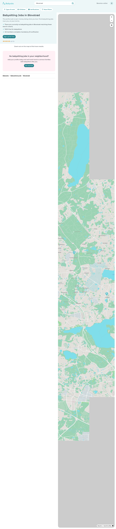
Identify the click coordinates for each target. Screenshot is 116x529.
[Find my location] (111, 25)
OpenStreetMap (107, 526)
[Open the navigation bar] (111, 3)
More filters (47, 9)
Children (22, 9)
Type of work (10, 9)
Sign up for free (9, 36)
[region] (86, 271)
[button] (106, 294)
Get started (29, 65)
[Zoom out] (111, 20)
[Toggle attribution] (113, 526)
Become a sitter (102, 3)
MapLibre (100, 526)
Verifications (34, 9)
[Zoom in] (111, 17)
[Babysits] (8, 3)
